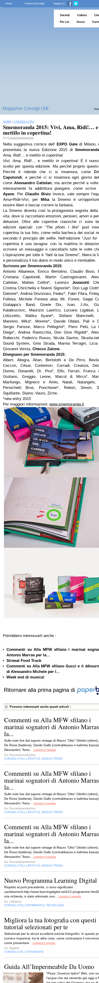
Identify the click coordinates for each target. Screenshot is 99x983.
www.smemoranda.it (66, 404)
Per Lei (64, 22)
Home (9, 3)
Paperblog (25, 18)
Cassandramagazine (20, 137)
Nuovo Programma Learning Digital (50, 880)
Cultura (82, 15)
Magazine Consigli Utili (25, 108)
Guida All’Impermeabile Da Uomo (49, 966)
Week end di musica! (25, 677)
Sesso (80, 22)
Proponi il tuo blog (34, 3)
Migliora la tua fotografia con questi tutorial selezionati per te (50, 923)
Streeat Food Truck (23, 660)
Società (65, 15)
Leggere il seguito (44, 750)
